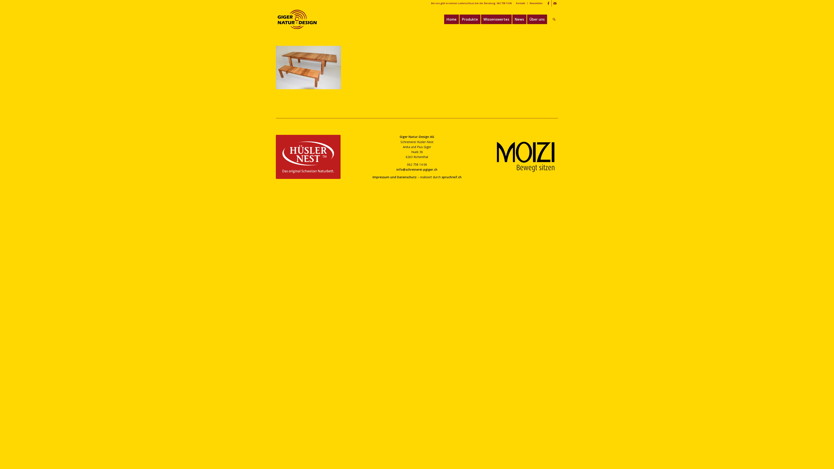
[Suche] (554, 19)
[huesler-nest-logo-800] (308, 157)
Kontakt (520, 3)
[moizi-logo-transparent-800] (525, 157)
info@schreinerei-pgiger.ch (416, 169)
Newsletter (536, 3)
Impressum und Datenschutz (394, 177)
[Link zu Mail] (555, 3)
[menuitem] (521, 3)
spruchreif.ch (452, 177)
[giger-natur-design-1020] (297, 19)
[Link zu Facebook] (548, 3)
